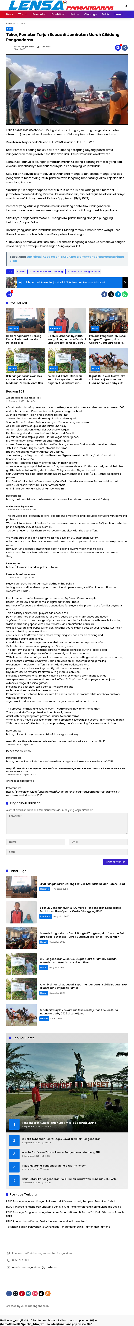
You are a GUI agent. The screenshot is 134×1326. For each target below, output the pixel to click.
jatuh (22, 271)
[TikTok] (41, 1293)
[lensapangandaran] (61, 5)
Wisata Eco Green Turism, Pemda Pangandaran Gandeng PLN (61, 1152)
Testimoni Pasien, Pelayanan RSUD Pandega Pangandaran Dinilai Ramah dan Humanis (58, 1227)
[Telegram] (118, 294)
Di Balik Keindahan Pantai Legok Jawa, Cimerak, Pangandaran (61, 1139)
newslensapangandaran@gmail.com (34, 1267)
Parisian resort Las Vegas (20, 574)
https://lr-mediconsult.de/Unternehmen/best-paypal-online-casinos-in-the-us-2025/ (55, 741)
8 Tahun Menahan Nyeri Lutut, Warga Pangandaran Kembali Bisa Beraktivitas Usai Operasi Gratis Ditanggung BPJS (67, 339)
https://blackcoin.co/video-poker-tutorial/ (32, 567)
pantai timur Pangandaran (85, 271)
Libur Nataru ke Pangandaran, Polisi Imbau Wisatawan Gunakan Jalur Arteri (70, 1179)
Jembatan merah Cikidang (47, 271)
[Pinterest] (22, 1293)
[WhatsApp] (125, 294)
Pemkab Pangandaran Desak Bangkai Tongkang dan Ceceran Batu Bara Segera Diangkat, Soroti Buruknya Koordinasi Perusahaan (107, 339)
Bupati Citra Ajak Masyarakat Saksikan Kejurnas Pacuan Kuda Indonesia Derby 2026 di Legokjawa (108, 379)
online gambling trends (19, 506)
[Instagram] (35, 1293)
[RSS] (48, 1293)
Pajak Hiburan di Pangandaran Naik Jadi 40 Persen (54, 1165)
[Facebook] (104, 294)
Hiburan (95, 368)
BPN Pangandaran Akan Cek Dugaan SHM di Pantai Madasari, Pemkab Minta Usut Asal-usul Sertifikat (25, 379)
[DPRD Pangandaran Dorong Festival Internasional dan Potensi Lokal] (25, 320)
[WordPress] (28, 1293)
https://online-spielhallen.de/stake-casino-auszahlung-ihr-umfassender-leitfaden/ (57, 499)
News (10, 28)
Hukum (95, 328)
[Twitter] (111, 294)
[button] (126, 5)
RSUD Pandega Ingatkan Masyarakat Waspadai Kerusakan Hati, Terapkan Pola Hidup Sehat (60, 1201)
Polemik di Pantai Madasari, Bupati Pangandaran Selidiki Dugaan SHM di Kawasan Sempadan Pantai (65, 379)
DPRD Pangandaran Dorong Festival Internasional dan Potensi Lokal (23, 339)
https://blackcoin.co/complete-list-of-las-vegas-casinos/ (42, 734)
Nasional (13, 328)
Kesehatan (55, 328)
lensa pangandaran (24, 47)
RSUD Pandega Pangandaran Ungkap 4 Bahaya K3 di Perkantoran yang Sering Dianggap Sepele (63, 1207)
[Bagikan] (125, 48)
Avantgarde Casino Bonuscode (23, 397)
